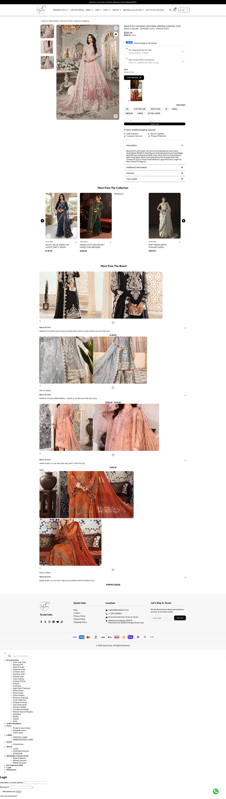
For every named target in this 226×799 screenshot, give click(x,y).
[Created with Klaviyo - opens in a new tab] (113, 438)
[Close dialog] (156, 362)
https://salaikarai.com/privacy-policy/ (131, 415)
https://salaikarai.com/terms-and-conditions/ (134, 417)
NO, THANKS (136, 431)
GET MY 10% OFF (136, 423)
